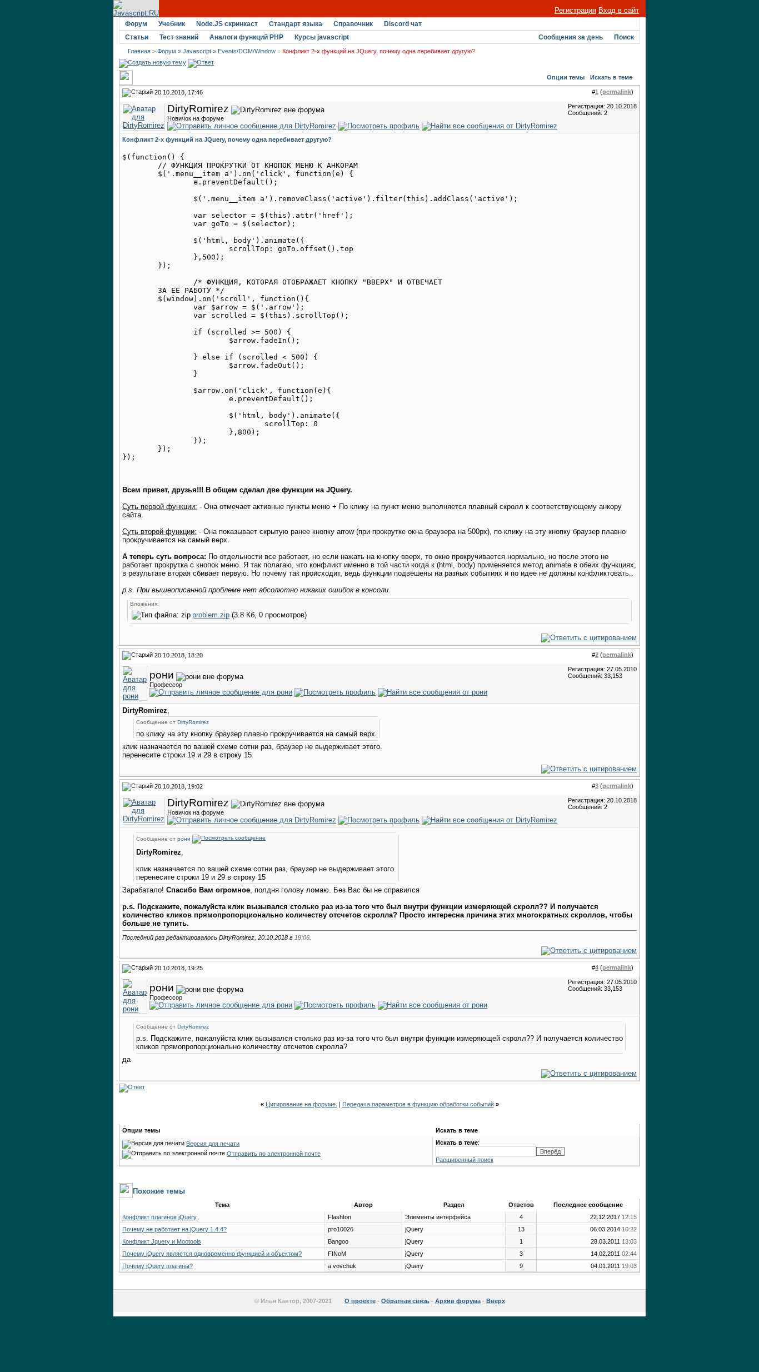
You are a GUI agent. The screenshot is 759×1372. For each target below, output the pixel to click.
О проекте (360, 1301)
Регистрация (575, 10)
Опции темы (566, 77)
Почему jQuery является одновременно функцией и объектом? (212, 1253)
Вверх (495, 1301)
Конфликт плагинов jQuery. (160, 1217)
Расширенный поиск (464, 1159)
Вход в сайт (618, 10)
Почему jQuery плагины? (157, 1266)
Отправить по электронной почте (274, 1153)
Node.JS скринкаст (227, 24)
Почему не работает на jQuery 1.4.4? (174, 1229)
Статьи (136, 37)
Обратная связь (405, 1301)
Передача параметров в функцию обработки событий (418, 1104)
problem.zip (210, 615)
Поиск (624, 37)
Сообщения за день (570, 37)
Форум (136, 24)
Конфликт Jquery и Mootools (161, 1241)
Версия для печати (212, 1143)
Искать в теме (611, 77)
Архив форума (458, 1301)
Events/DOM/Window (247, 51)
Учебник (171, 24)
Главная (139, 51)
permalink (616, 91)
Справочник (353, 24)
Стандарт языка (295, 24)
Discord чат (403, 24)
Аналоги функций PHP (246, 37)
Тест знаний (178, 37)
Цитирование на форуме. (301, 1104)
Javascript (197, 51)
